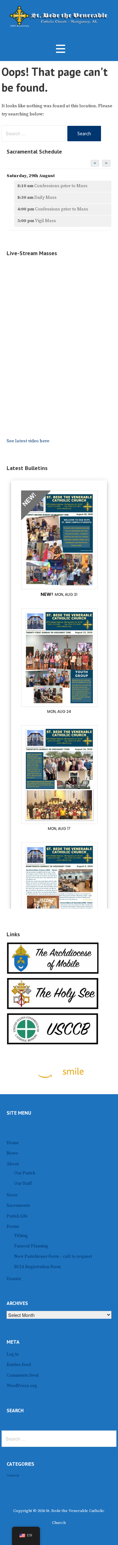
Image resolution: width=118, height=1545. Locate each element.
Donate (14, 1279)
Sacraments (18, 1205)
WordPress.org (22, 1386)
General (13, 1475)
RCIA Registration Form (37, 1267)
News (12, 1153)
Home (13, 1143)
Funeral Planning (31, 1246)
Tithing (21, 1236)
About (13, 1164)
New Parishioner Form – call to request (53, 1256)
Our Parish (24, 1173)
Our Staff (23, 1183)
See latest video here (28, 441)
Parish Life (17, 1216)
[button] (60, 49)
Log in (13, 1354)
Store (12, 1195)
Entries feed (19, 1365)
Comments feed (22, 1375)
